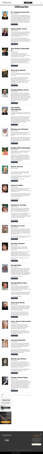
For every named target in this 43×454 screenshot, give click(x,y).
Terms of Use (22, 450)
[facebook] (6, 440)
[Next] (31, 395)
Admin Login (27, 450)
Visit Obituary (14, 24)
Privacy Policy (16, 450)
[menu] (41, 3)
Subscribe (6, 407)
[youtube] (8, 440)
